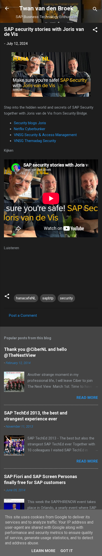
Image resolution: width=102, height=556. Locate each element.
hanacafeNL (26, 298)
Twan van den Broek (46, 8)
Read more (87, 397)
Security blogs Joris (30, 123)
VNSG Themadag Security (35, 141)
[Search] (95, 10)
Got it (66, 551)
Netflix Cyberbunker (29, 129)
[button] (95, 30)
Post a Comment (23, 315)
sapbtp (47, 298)
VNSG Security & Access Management (45, 135)
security (66, 298)
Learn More (43, 551)
